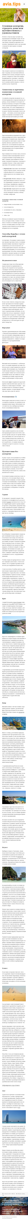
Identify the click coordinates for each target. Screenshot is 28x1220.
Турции (8, 502)
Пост (14, 1193)
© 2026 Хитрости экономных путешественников (9, 1217)
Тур (3, 1195)
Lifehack (19, 1193)
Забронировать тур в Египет (11, 1085)
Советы (23, 1193)
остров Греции (16, 602)
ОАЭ (19, 1107)
